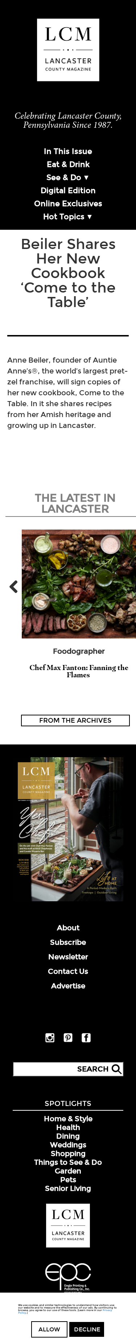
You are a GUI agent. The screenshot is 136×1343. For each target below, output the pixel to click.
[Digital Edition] (68, 900)
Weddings (68, 1144)
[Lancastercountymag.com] (68, 1246)
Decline (87, 1329)
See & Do (63, 177)
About (68, 927)
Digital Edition (68, 190)
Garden (68, 1171)
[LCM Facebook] (86, 1041)
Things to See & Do (68, 1162)
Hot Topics (64, 216)
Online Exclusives (68, 203)
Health (68, 1127)
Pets (68, 1179)
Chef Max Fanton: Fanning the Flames (78, 671)
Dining (68, 1136)
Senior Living (68, 1188)
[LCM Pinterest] (68, 1041)
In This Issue (68, 151)
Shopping (68, 1153)
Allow (49, 1329)
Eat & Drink (68, 164)
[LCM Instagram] (49, 1041)
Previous (16, 586)
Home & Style (68, 1118)
